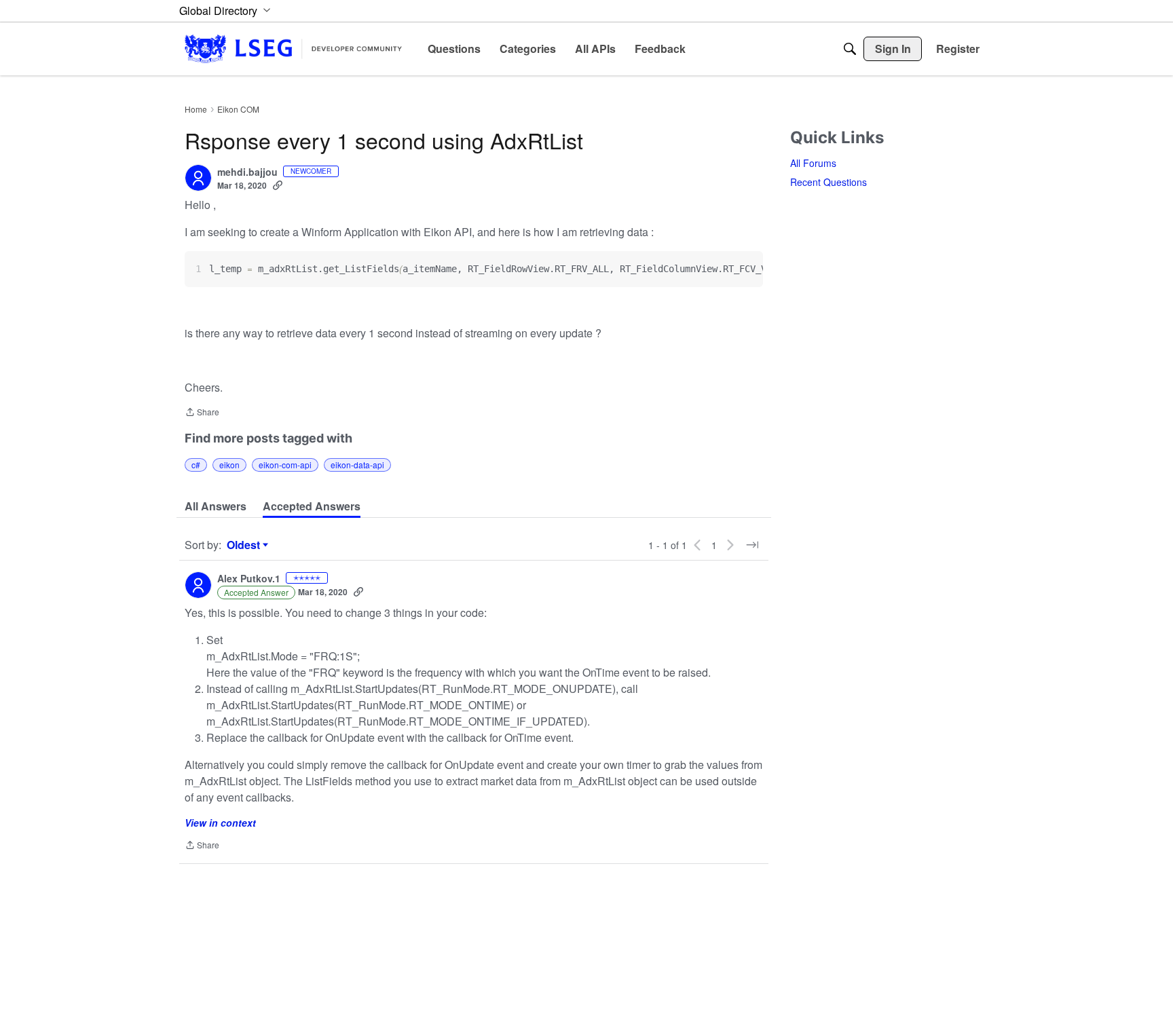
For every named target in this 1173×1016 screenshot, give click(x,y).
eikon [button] (229, 464)
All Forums (813, 163)
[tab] (215, 506)
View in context (220, 822)
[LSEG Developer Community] (293, 48)
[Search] (850, 49)
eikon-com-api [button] (285, 464)
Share (202, 413)
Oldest (245, 545)
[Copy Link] (277, 185)
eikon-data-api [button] (357, 464)
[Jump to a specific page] (752, 545)
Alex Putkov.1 (248, 579)
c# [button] (195, 464)
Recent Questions (828, 182)
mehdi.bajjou (247, 172)
